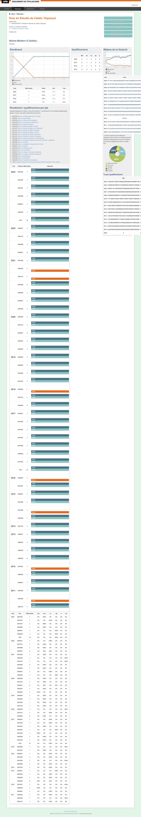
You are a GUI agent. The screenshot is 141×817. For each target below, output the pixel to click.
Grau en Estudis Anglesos (25, 124)
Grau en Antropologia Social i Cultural (29, 116)
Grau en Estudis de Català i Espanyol (29, 134)
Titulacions (18, 9)
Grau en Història (23, 146)
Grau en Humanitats (24, 150)
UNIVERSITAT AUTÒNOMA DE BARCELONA (66, 813)
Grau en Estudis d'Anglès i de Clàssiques (30, 128)
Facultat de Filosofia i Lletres (20, 28)
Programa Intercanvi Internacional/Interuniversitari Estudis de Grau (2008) (38, 162)
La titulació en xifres (118, 36)
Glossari (42, 9)
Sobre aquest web (72, 811)
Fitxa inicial (118, 18)
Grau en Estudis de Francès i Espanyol (29, 136)
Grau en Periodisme (24, 158)
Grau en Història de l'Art (25, 148)
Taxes (118, 29)
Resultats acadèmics (118, 32)
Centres (7, 9)
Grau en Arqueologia (24, 118)
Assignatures (30, 9)
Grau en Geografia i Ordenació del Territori (30, 144)
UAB (5, 1)
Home (13, 14)
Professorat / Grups (118, 25)
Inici (65, 811)
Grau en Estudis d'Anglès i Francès (28, 132)
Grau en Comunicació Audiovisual (28, 122)
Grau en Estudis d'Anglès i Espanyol (29, 130)
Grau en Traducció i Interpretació (27, 160)
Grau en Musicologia (24, 156)
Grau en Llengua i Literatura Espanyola (30, 154)
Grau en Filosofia (23, 142)
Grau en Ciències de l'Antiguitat (27, 120)
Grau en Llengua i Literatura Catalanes (29, 152)
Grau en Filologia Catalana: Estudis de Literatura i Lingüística (36, 140)
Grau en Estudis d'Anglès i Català (28, 126)
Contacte (134, 5)
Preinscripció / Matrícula (118, 22)
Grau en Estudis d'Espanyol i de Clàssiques (31, 138)
